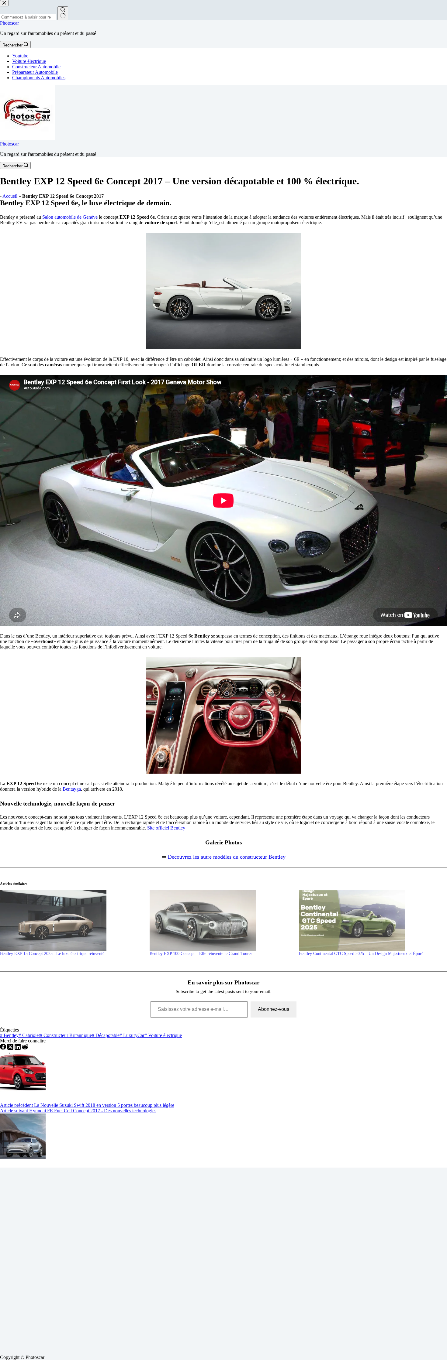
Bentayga (72, 789)
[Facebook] (3, 1048)
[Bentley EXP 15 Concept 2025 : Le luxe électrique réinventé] (72, 920)
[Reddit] (25, 1048)
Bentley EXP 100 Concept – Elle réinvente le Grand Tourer (201, 953)
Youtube (20, 55)
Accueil (9, 196)
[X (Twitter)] (11, 1048)
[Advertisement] (182, 1259)
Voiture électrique (29, 61)
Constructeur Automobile (36, 66)
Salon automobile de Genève (70, 217)
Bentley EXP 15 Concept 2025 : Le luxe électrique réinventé (52, 953)
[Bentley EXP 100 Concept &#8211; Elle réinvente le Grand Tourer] (221, 920)
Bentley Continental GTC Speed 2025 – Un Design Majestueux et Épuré (361, 953)
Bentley (9, 1035)
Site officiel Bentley (166, 827)
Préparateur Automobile (35, 72)
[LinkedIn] (18, 1048)
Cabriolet (29, 1035)
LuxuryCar (132, 1035)
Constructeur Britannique (66, 1035)
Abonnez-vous (273, 1009)
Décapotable (106, 1035)
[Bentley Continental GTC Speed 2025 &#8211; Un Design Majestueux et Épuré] (370, 920)
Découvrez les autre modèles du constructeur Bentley (227, 857)
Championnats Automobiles (38, 77)
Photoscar (9, 23)
